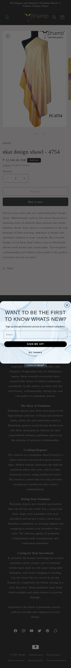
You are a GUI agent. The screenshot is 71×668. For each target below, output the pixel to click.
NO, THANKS (35, 353)
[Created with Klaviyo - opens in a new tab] (35, 365)
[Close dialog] (67, 305)
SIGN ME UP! (35, 344)
